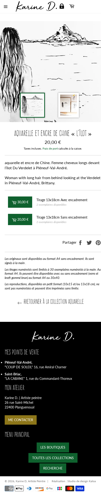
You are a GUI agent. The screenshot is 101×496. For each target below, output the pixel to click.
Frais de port (50, 148)
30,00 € (24, 202)
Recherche (52, 468)
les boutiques (52, 447)
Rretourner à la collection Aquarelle (53, 301)
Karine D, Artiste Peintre (30, 481)
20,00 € (24, 219)
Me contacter (20, 420)
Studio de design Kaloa (81, 481)
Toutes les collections (53, 458)
